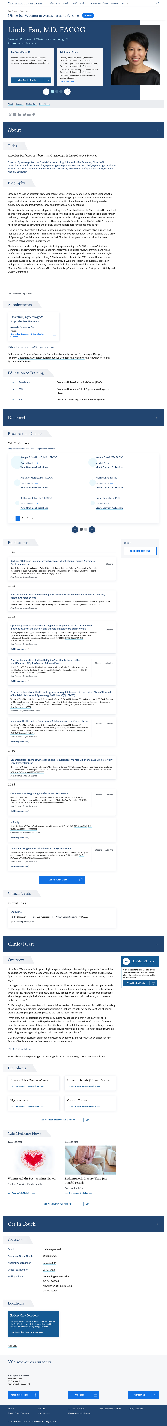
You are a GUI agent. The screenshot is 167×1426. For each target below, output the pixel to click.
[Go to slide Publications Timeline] (75, 529)
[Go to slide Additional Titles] (56, 91)
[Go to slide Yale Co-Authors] (81, 529)
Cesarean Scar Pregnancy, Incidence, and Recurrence (39, 793)
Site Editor (42, 1409)
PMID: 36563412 (72, 638)
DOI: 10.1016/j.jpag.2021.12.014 (22, 733)
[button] (135, 55)
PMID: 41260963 (33, 573)
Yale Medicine (77, 357)
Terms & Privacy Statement (18, 1413)
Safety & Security (136, 1409)
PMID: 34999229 (78, 730)
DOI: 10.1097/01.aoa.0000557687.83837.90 (27, 772)
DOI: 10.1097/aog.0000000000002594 (34, 858)
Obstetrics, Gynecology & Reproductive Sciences (44, 357)
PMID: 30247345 (80, 826)
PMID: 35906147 (88, 704)
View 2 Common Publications (34, 508)
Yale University (44, 1413)
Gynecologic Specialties (46, 354)
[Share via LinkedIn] (19, 114)
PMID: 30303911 (26, 803)
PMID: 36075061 (17, 672)
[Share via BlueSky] (24, 114)
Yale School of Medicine (17, 11)
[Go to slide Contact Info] (46, 91)
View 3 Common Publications (34, 487)
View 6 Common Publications (34, 467)
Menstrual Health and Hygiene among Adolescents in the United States (49, 721)
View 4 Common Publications (109, 467)
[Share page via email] (29, 114)
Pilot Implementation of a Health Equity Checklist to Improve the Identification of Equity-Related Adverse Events (45, 662)
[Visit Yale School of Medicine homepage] (29, 1362)
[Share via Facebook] (14, 114)
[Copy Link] (157, 130)
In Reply (14, 822)
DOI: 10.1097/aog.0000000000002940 (48, 803)
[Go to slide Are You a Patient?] (52, 91)
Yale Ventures (24, 361)
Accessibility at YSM (76, 1409)
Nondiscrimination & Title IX (110, 1409)
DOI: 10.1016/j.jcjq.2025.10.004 (53, 573)
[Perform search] (157, 3)
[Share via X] (10, 114)
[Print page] (33, 114)
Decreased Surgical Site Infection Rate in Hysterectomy (40, 848)
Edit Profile (12, 1346)
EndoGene (16, 911)
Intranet (11, 1409)
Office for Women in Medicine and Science (43, 15)
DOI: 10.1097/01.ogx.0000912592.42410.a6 (83, 604)
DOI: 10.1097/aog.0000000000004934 (40, 672)
